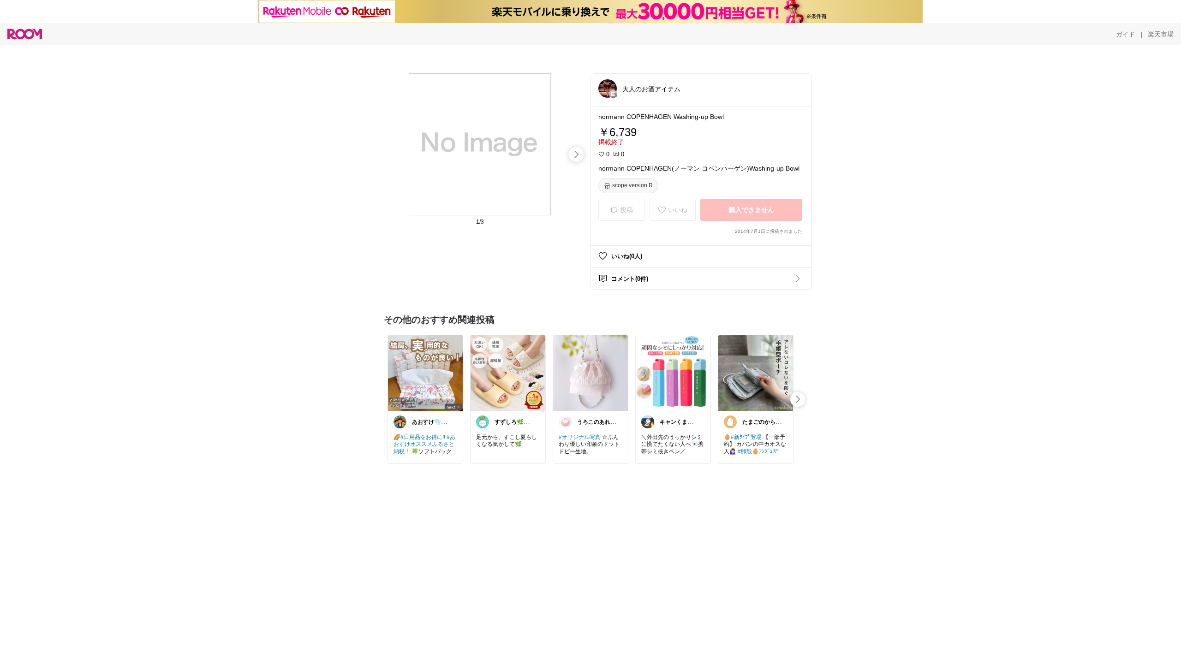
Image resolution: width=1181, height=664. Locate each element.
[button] (607, 88)
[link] (425, 372)
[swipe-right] (576, 154)
